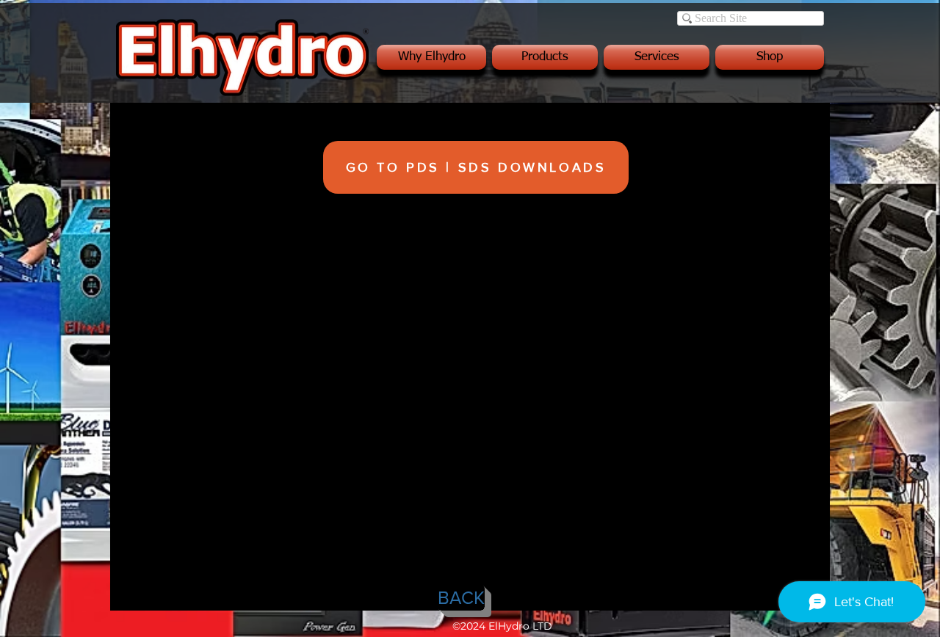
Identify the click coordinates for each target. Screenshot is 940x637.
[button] (433, 57)
